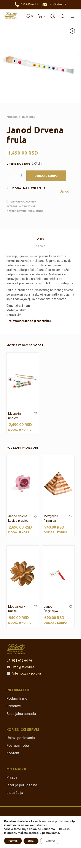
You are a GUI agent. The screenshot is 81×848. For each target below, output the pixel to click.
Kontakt (12, 753)
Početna (11, 117)
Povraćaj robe (17, 745)
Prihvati (12, 841)
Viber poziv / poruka (26, 673)
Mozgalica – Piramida (52, 518)
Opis (40, 239)
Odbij (31, 841)
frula (31, 211)
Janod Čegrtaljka (51, 609)
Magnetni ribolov (14, 416)
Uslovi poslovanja (20, 738)
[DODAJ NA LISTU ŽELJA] (35, 416)
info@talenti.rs (57, 4)
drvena (21, 211)
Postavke (49, 841)
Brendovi (13, 706)
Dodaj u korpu (19, 429)
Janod (64, 191)
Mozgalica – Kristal (16, 609)
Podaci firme (16, 698)
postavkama (50, 833)
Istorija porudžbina (21, 785)
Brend (41, 246)
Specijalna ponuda (21, 714)
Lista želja (14, 792)
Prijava (11, 777)
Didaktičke (28, 117)
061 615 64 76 (29, 4)
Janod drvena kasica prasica (18, 518)
